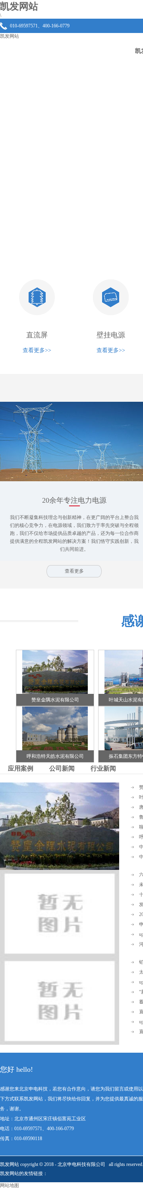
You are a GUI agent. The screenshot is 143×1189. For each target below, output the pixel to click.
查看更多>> (37, 350)
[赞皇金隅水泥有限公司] (55, 692)
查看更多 (74, 571)
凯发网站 (9, 36)
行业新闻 (103, 768)
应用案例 (20, 768)
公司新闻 (62, 768)
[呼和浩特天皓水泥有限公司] (55, 748)
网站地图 (9, 1185)
